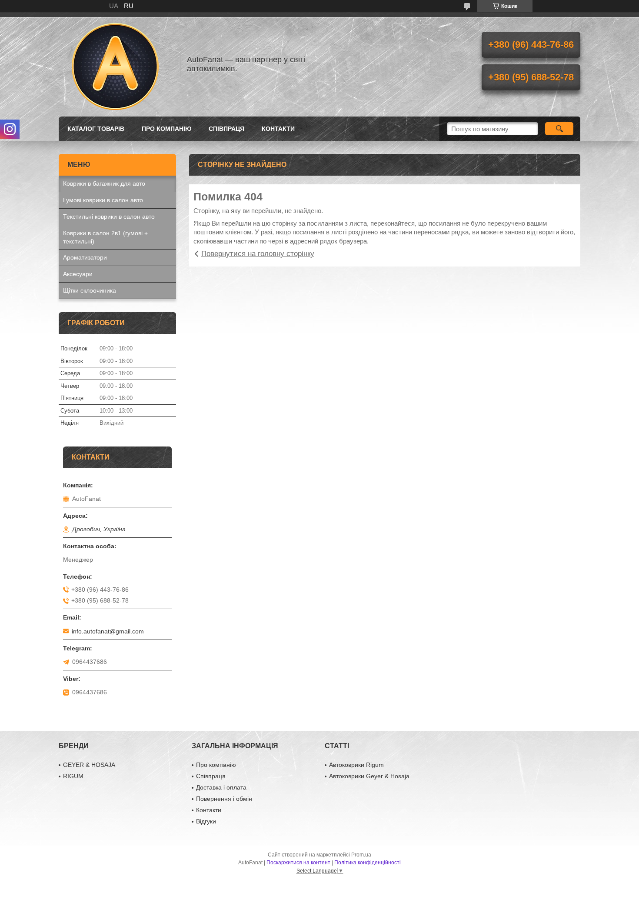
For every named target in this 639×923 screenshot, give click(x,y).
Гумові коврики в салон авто (103, 200)
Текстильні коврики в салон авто (109, 216)
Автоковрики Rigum (356, 764)
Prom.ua (361, 855)
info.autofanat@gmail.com (108, 631)
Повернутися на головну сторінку (257, 254)
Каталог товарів (95, 128)
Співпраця (226, 128)
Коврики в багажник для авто (104, 183)
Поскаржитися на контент (298, 863)
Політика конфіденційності (367, 863)
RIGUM (73, 776)
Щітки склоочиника (89, 290)
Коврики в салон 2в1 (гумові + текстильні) (105, 237)
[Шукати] (559, 128)
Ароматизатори (85, 257)
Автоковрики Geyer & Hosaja (369, 776)
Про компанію (166, 128)
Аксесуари (78, 273)
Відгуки (206, 821)
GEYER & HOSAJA (89, 764)
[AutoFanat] (115, 64)
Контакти (278, 128)
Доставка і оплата (221, 787)
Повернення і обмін (224, 798)
